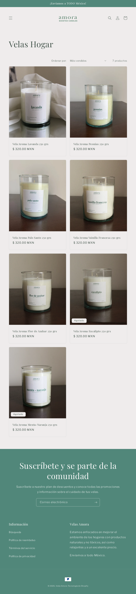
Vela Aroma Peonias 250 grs (91, 144)
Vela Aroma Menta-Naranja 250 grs (35, 424)
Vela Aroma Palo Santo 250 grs (32, 237)
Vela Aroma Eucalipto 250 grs (92, 331)
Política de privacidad (22, 556)
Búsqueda (15, 532)
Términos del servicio (22, 548)
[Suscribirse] (96, 502)
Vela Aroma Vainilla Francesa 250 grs (97, 237)
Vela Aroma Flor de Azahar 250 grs (35, 331)
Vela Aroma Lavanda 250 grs (31, 144)
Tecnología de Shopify (78, 586)
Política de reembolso (22, 540)
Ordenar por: (58, 60)
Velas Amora (61, 586)
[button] (11, 18)
